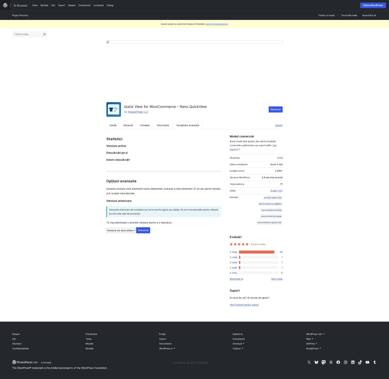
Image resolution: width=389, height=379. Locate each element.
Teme (88, 339)
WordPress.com (315, 334)
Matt (309, 339)
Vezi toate (277, 278)
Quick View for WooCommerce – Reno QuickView (165, 106)
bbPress (311, 343)
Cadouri (238, 348)
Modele (89, 348)
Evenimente (239, 339)
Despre (16, 334)
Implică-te (238, 334)
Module (89, 343)
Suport (279, 125)
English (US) (276, 190)
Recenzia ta (236, 278)
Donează (238, 343)
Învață (162, 334)
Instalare (145, 125)
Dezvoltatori (165, 343)
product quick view (272, 198)
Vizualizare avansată (187, 125)
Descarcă (276, 109)
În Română (46, 362)
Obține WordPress (373, 5)
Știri (14, 339)
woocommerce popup (271, 216)
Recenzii (128, 125)
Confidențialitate (20, 348)
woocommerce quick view (269, 222)
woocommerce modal (271, 210)
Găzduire (16, 343)
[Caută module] (44, 34)
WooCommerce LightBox (270, 204)
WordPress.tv (167, 348)
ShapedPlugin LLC (138, 111)
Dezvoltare (163, 125)
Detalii (113, 125)
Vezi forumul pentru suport (244, 304)
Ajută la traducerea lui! (217, 24)
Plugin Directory (20, 15)
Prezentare (91, 334)
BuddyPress (313, 348)
